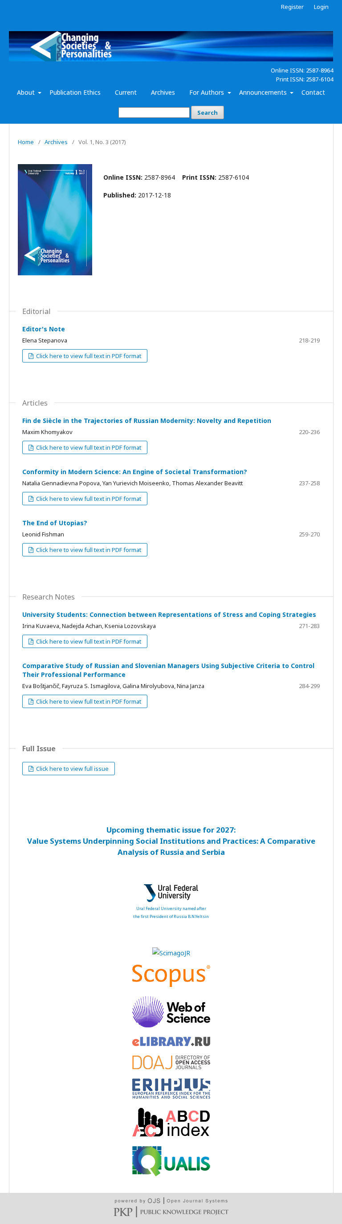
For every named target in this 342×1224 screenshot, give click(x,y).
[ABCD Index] (171, 1134)
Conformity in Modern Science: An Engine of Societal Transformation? (134, 471)
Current (126, 92)
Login (321, 7)
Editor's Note (43, 329)
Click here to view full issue (72, 769)
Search (207, 113)
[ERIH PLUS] (171, 1096)
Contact (313, 92)
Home (26, 142)
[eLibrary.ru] (171, 1043)
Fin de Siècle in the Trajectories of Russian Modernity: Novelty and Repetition (146, 420)
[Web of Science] (171, 1025)
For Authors (207, 92)
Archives (163, 92)
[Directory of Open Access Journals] (171, 1067)
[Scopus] (171, 984)
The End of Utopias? (54, 523)
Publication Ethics (75, 92)
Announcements (264, 92)
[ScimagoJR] (171, 953)
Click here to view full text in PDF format (88, 356)
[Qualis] (171, 1174)
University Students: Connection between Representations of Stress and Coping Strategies (169, 614)
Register (292, 7)
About (27, 92)
